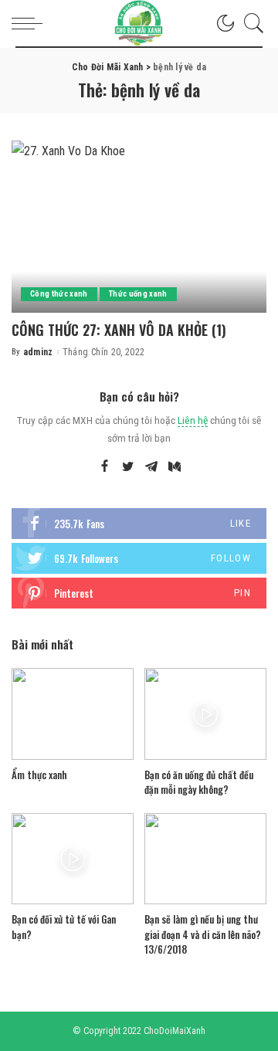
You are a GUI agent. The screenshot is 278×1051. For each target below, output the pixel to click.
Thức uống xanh (138, 294)
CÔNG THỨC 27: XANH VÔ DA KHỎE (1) (119, 330)
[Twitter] (128, 467)
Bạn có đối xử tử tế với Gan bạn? (64, 926)
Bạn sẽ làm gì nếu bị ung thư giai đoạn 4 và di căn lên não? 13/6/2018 (202, 934)
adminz (38, 352)
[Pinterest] (139, 593)
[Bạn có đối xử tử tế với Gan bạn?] (73, 859)
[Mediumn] (174, 467)
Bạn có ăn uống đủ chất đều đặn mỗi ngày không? (198, 782)
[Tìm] (250, 23)
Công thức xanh (59, 294)
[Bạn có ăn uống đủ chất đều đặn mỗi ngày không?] (205, 714)
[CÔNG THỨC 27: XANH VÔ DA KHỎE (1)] (139, 227)
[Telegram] (151, 467)
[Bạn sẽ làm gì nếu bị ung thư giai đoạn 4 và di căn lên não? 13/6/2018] (205, 859)
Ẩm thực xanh (39, 774)
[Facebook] (105, 467)
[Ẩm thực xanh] (73, 714)
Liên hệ (193, 420)
